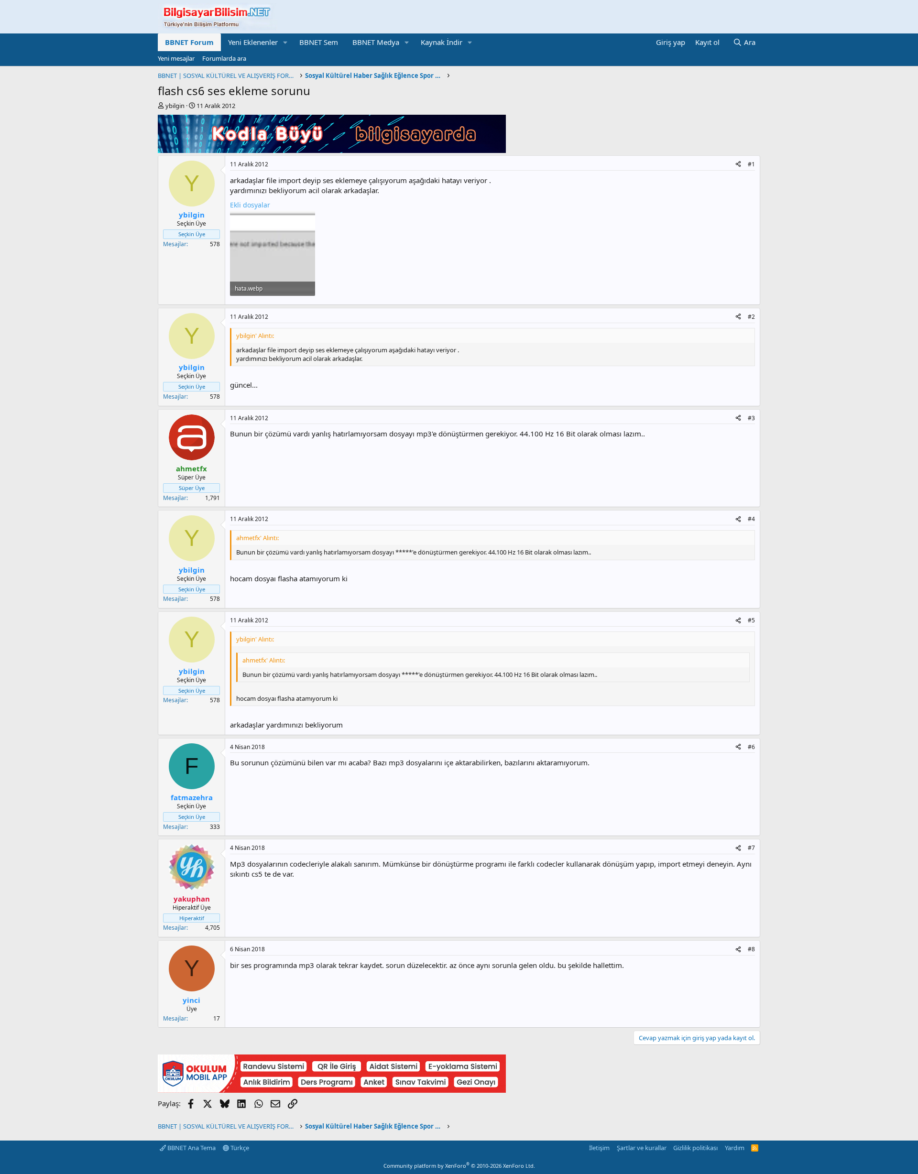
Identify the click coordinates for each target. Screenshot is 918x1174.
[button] (285, 42)
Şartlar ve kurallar (642, 1147)
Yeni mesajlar (176, 58)
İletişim (599, 1147)
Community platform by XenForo (459, 1165)
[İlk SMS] (332, 1090)
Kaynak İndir (441, 42)
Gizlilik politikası (695, 1147)
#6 (751, 747)
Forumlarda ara (224, 58)
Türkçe (239, 1147)
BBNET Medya (375, 42)
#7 (751, 848)
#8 (751, 949)
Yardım (734, 1147)
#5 (751, 620)
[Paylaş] (738, 164)
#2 (751, 317)
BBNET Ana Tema (191, 1147)
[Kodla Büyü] (332, 150)
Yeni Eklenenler (253, 42)
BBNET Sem (318, 42)
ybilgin (175, 105)
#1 (751, 164)
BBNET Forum (189, 42)
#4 (751, 519)
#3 (751, 418)
